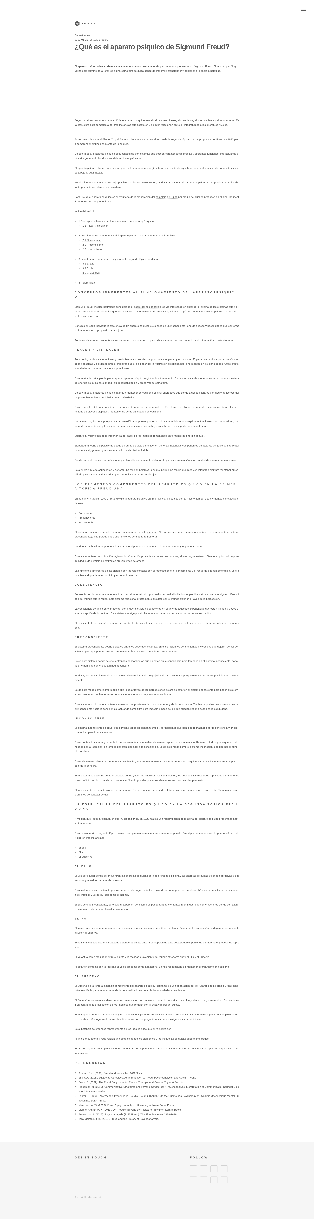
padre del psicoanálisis (147, 306)
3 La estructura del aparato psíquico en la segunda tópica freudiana (118, 259)
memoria (152, 532)
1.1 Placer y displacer (95, 225)
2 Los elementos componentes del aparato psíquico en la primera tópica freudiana (126, 235)
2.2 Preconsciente (93, 244)
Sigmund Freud (203, 66)
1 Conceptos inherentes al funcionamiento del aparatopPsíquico (116, 221)
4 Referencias (86, 282)
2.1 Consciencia (91, 240)
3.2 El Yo (87, 268)
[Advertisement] (157, 95)
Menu (303, 9)
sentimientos (168, 775)
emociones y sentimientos (117, 359)
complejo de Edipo (166, 196)
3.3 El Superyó (91, 272)
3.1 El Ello (88, 263)
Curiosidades (82, 35)
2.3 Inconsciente (92, 249)
